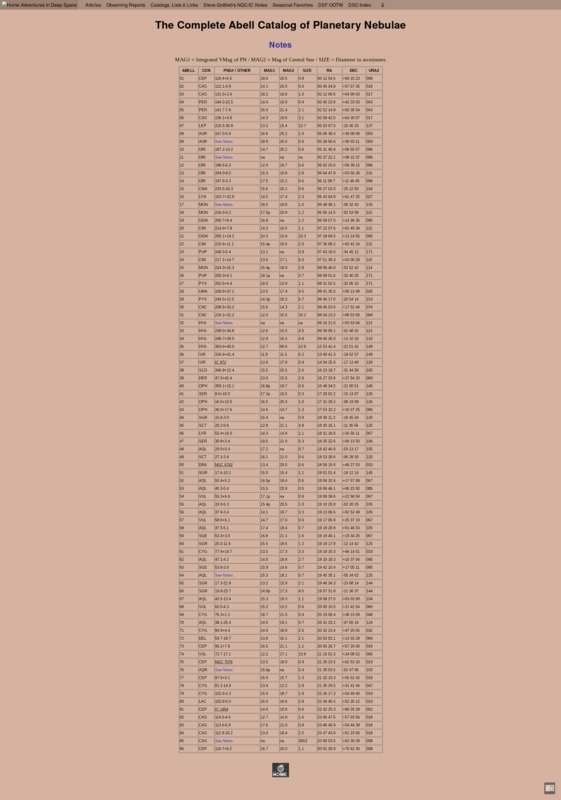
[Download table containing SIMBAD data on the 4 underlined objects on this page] (549, 788)
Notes (280, 44)
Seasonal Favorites (293, 4)
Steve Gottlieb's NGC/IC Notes (235, 4)
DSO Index (359, 4)
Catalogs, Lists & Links (174, 4)
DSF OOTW (330, 4)
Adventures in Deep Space (49, 4)
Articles (93, 4)
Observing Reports (126, 4)
